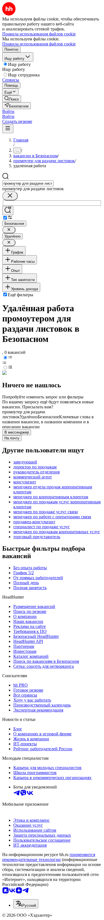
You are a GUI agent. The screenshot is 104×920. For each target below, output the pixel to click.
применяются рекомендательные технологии (48, 857)
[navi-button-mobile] (7, 128)
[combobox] (28, 183)
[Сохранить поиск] (7, 210)
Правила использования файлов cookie (39, 44)
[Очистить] (10, 195)
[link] (11, 98)
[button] (8, 111)
